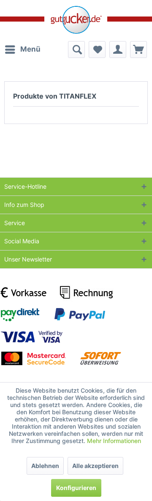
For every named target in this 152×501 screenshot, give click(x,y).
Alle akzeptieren (95, 465)
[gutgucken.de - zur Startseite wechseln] (75, 20)
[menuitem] (22, 49)
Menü (30, 49)
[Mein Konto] (117, 49)
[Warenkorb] (138, 49)
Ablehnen (45, 465)
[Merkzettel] (97, 49)
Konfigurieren (76, 487)
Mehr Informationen (114, 440)
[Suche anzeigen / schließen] (76, 49)
